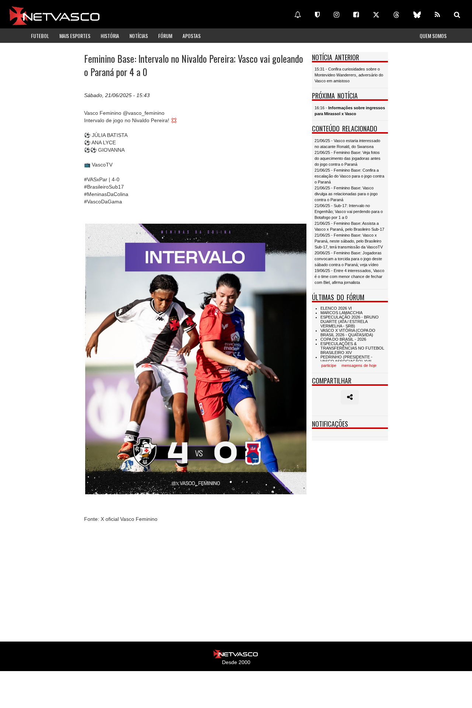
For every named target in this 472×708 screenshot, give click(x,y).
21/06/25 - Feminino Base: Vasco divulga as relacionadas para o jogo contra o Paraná (346, 194)
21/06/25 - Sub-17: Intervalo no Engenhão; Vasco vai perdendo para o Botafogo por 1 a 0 (349, 211)
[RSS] (437, 14)
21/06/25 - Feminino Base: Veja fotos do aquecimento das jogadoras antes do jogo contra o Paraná (348, 158)
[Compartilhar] (350, 397)
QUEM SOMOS (433, 35)
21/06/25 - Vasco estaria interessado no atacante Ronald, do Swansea (347, 143)
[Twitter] (376, 14)
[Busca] (457, 14)
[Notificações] (297, 14)
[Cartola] (317, 14)
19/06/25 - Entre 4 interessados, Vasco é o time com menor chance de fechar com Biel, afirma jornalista (349, 276)
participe (328, 365)
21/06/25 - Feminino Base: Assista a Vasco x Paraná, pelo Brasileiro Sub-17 (349, 226)
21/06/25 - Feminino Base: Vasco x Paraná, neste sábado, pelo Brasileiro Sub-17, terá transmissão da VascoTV (349, 241)
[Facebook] (356, 14)
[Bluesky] (417, 14)
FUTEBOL (40, 35)
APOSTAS (192, 35)
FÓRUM (165, 35)
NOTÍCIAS (138, 35)
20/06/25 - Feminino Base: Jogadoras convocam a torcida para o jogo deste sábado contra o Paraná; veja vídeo (348, 259)
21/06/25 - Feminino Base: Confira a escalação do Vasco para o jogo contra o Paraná (349, 176)
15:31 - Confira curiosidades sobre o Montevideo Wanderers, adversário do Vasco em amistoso (349, 75)
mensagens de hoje (358, 365)
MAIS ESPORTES (74, 35)
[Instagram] (336, 14)
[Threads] (396, 14)
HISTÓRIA (110, 35)
